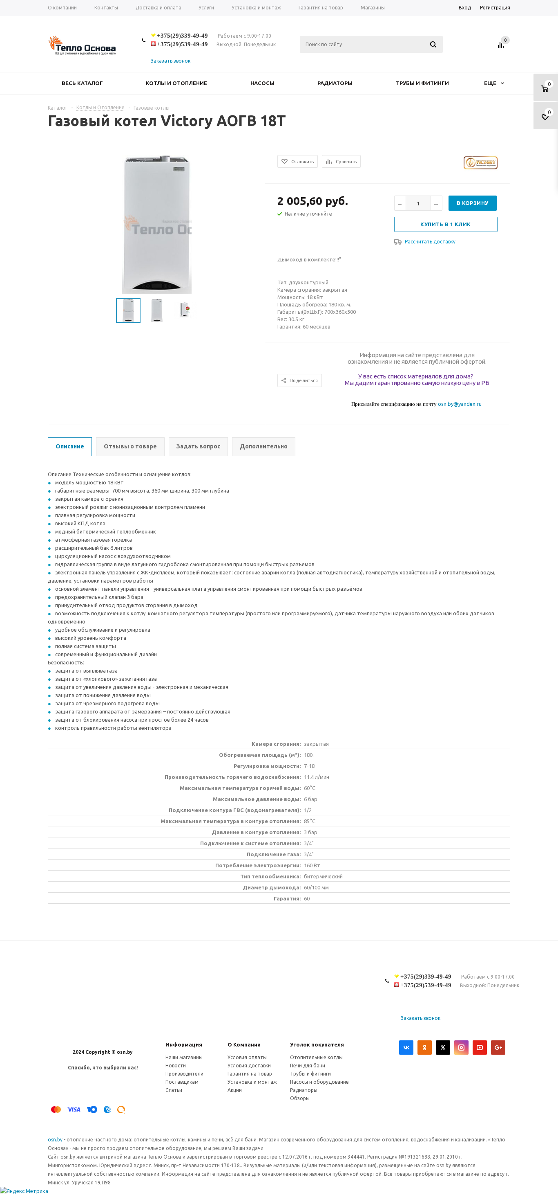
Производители (184, 1073)
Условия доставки (249, 1065)
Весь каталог (82, 83)
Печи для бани (307, 1065)
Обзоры (300, 1098)
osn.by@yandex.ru (460, 404)
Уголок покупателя (317, 1044)
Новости (175, 1065)
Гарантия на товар (250, 1073)
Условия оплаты (247, 1057)
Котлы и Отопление (176, 83)
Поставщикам (182, 1082)
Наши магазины (184, 1057)
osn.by (56, 1139)
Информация (183, 1044)
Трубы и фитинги (422, 83)
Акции (235, 1090)
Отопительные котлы (316, 1057)
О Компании (244, 1044)
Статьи (173, 1090)
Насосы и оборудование (319, 1082)
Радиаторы (335, 83)
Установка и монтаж (252, 1082)
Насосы (262, 83)
